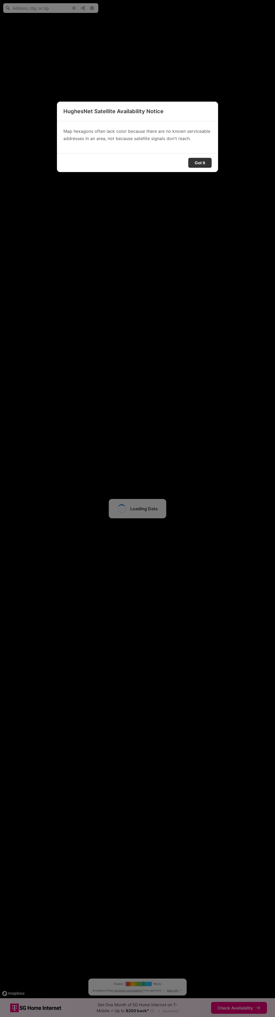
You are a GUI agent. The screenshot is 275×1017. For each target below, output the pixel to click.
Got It (200, 162)
